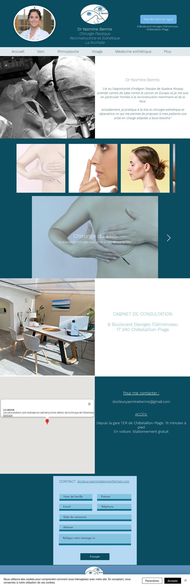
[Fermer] (185, 580)
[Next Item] (169, 238)
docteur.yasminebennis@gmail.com (141, 402)
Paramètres (152, 581)
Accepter (173, 581)
